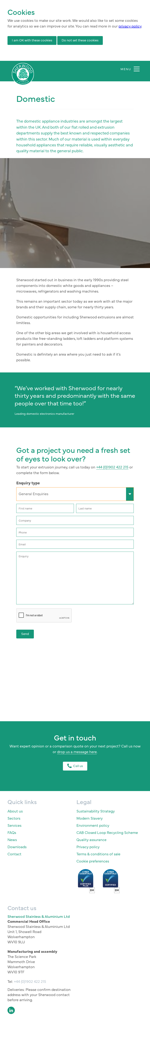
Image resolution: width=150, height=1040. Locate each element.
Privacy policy (88, 846)
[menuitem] (41, 811)
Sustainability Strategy (95, 810)
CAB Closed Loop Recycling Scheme (107, 832)
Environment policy (92, 825)
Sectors (14, 818)
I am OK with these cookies (32, 40)
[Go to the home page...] (22, 74)
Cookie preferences (92, 860)
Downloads (17, 846)
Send (25, 633)
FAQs (12, 832)
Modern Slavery (89, 818)
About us (15, 810)
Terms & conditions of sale (98, 853)
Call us (78, 765)
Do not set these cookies (80, 40)
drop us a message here (77, 751)
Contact (14, 853)
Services (14, 825)
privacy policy (130, 25)
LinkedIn (11, 1010)
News (12, 839)
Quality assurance (91, 839)
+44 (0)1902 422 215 (112, 466)
